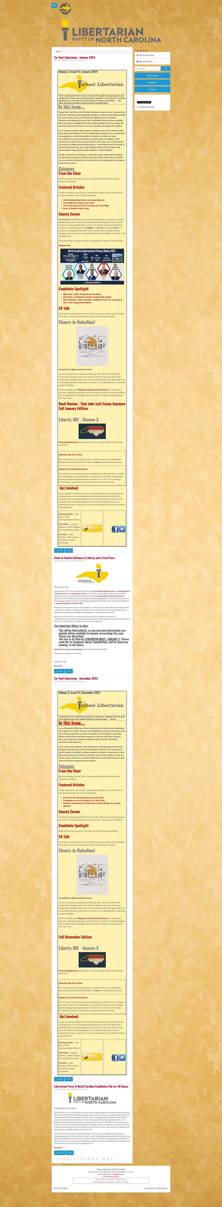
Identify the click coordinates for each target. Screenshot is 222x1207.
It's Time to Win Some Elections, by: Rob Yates (83, 797)
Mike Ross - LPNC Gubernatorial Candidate (82, 294)
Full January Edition (73, 408)
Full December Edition (75, 936)
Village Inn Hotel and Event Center (93, 389)
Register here (64, 245)
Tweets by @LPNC (141, 51)
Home (58, 51)
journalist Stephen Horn (104, 591)
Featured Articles (72, 187)
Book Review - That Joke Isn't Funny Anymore (92, 403)
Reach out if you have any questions (68, 649)
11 (92, 1159)
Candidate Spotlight (74, 288)
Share (69, 550)
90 (108, 1159)
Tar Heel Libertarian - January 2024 (74, 57)
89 (104, 1159)
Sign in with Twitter (146, 55)
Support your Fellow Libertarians (73, 469)
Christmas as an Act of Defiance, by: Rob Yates (84, 800)
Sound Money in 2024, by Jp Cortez (78, 202)
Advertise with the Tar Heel (70, 454)
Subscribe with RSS (147, 107)
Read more (58, 666)
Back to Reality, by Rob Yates (76, 208)
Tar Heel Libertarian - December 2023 (76, 678)
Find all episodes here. (68, 442)
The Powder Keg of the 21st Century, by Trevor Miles (86, 205)
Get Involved (69, 488)
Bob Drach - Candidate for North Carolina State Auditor (87, 297)
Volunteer (152, 82)
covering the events (78, 594)
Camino (89, 227)
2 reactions (60, 1153)
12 (96, 1159)
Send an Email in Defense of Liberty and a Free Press (84, 558)
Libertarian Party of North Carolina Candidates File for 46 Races (91, 1086)
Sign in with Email (145, 61)
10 (88, 1159)
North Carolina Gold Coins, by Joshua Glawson (84, 200)
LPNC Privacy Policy (111, 1177)
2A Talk (64, 308)
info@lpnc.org (118, 1174)
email (65, 1188)
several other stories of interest (110, 596)
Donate (152, 89)
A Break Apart (162, 1188)
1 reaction (59, 550)
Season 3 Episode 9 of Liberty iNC (69, 603)
